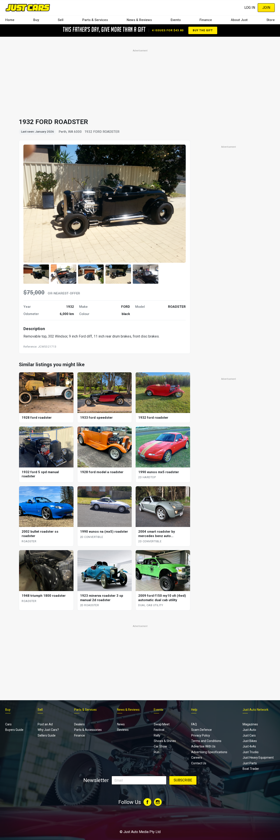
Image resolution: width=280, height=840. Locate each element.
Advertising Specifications (209, 752)
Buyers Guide (14, 730)
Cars (8, 724)
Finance (206, 20)
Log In (249, 7)
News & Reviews (139, 20)
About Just (239, 20)
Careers (196, 757)
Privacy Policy (200, 735)
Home (9, 20)
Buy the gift (203, 30)
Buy (36, 20)
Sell (60, 20)
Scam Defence (201, 730)
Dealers (79, 724)
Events (176, 20)
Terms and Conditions (206, 741)
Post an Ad (45, 724)
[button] (36, 274)
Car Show (160, 746)
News (121, 724)
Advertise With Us (203, 746)
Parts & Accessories (88, 730)
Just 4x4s (249, 746)
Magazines (250, 724)
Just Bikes (250, 741)
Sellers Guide (47, 735)
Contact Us (198, 763)
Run (156, 752)
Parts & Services (95, 20)
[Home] (27, 7)
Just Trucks (251, 752)
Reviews (123, 730)
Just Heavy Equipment (258, 757)
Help (194, 709)
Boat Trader (251, 768)
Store (270, 20)
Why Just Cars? (48, 730)
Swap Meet (162, 724)
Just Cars (249, 735)
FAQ (194, 724)
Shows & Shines (165, 741)
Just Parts (250, 763)
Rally (157, 735)
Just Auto (249, 730)
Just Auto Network (255, 709)
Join (266, 7)
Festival (159, 730)
